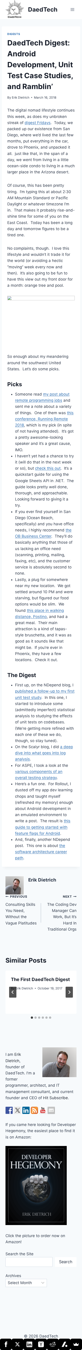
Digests (13, 34)
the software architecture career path (41, 851)
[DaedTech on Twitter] (17, 1110)
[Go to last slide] (12, 992)
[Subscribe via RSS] (34, 1110)
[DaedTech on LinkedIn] (26, 1110)
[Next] (69, 992)
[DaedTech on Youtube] (42, 1110)
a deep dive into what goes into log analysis (44, 753)
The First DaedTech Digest (40, 979)
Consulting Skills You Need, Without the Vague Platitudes (21, 910)
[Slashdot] (64, 1344)
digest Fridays (38, 122)
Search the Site (19, 1254)
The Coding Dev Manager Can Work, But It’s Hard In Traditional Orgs (62, 913)
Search (65, 1261)
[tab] (32, 1017)
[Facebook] (6, 1344)
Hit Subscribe (55, 1098)
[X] (17, 1344)
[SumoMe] (76, 1344)
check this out (48, 468)
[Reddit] (53, 1344)
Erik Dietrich (20, 97)
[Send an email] (51, 1110)
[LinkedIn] (29, 1344)
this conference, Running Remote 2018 (44, 419)
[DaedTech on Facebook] (9, 1110)
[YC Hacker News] (41, 1344)
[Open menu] (72, 9)
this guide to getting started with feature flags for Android (42, 827)
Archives (13, 1275)
